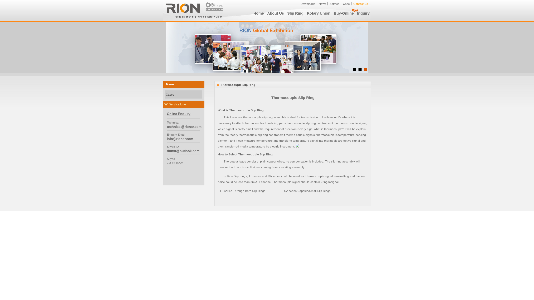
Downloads (308, 3)
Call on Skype (175, 162)
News (322, 3)
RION (193, 10)
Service (334, 3)
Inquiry (363, 13)
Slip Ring (295, 13)
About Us (275, 13)
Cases (170, 94)
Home (258, 13)
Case (346, 3)
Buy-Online (344, 13)
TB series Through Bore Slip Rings (242, 190)
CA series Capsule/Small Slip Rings (307, 190)
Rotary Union (318, 13)
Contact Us (360, 3)
